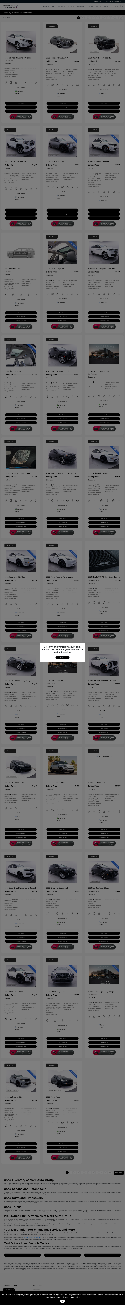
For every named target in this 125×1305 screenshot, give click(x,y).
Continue (62, 658)
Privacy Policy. (74, 1297)
